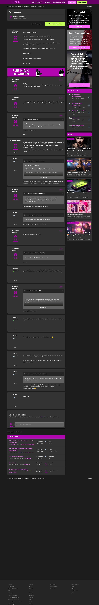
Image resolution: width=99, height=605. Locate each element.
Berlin (30, 586)
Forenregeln (89, 6)
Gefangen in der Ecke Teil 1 (79, 111)
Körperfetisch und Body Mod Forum (26, 452)
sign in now (43, 416)
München (31, 590)
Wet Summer (75, 118)
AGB (9, 590)
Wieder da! (72, 2)
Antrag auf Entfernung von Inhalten (15, 601)
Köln (30, 599)
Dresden (31, 601)
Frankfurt (31, 593)
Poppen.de (74, 586)
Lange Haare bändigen (78, 125)
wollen (17, 597)
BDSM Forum (26, 18)
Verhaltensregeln (11, 604)
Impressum (10, 593)
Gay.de (73, 588)
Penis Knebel (79, 26)
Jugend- (10, 599)
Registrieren (82, 2)
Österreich (31, 604)
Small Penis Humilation (79, 47)
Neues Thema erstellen (36, 24)
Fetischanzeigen (53, 586)
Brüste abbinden (12, 463)
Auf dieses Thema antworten (55, 24)
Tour (9, 588)
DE (64, 2)
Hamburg (31, 588)
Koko (73, 593)
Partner (73, 584)
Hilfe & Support (11, 586)
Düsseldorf (31, 595)
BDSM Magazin (15, 588)
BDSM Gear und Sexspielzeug (27, 444)
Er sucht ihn (52, 588)
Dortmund (31, 597)
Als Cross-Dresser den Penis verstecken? (18, 469)
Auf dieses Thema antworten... (24, 424)
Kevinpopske (14, 444)
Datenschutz (16, 599)
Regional (31, 584)
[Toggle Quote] (25, 119)
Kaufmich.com (75, 590)
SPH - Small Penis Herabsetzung (16, 456)
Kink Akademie (28, 458)
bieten (13, 597)
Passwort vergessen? (12, 595)
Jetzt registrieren (79, 85)
